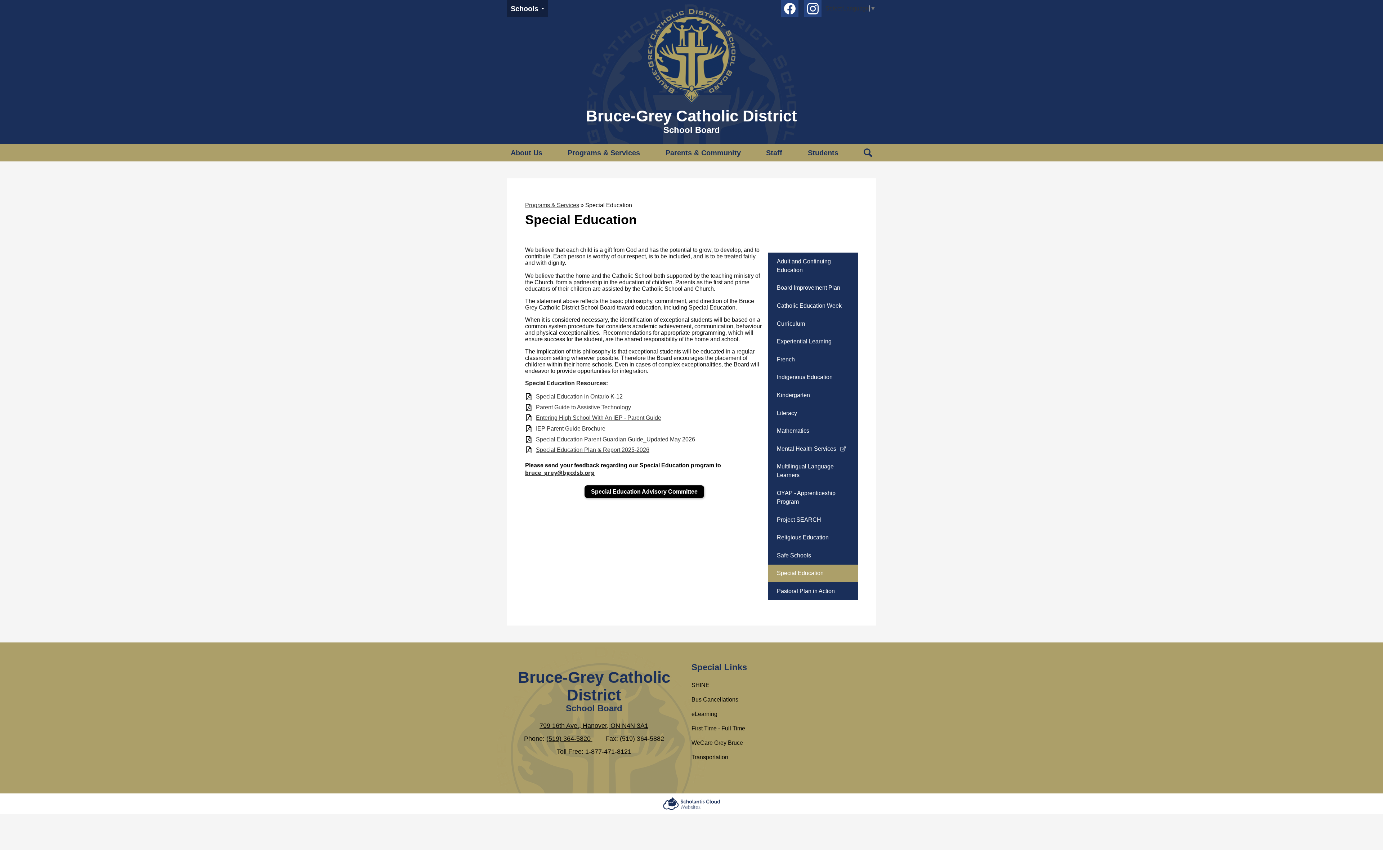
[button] (526, 152)
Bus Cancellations (715, 700)
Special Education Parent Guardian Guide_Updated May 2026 (615, 439)
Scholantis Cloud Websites (691, 803)
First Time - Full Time (718, 728)
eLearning (704, 714)
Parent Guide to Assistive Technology (583, 407)
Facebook (789, 8)
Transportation (710, 757)
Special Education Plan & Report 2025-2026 (592, 450)
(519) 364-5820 (569, 738)
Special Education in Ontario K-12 (579, 396)
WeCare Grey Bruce (717, 743)
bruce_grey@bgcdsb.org (560, 473)
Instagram (813, 8)
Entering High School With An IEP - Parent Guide (598, 418)
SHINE (701, 685)
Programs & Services (552, 205)
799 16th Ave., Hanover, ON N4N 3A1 (594, 725)
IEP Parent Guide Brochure (570, 429)
